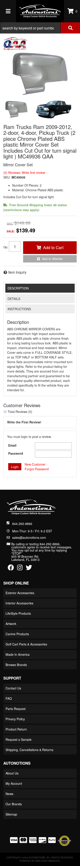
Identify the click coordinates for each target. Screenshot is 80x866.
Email (12, 445)
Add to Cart (53, 247)
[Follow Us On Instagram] (20, 568)
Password (15, 453)
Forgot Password (37, 469)
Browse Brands (16, 664)
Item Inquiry (17, 272)
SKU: (6, 177)
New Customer (35, 464)
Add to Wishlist (52, 258)
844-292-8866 (22, 523)
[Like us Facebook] (11, 568)
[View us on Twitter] (29, 568)
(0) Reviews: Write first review (24, 172)
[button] (40, 27)
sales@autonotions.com (29, 537)
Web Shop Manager (48, 860)
